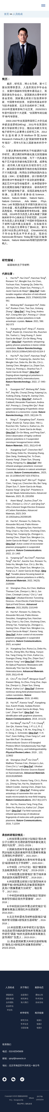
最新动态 (39, 987)
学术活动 (39, 998)
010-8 (12, 1051)
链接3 (39, 1028)
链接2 (39, 1024)
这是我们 (24, 995)
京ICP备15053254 (40, 1098)
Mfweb (31, 1098)
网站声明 (20, 1104)
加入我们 (24, 1002)
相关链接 (39, 1013)
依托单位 (24, 998)
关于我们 (24, 987)
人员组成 (9, 987)
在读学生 (10, 1006)
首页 (6, 14)
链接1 (39, 1020)
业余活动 (39, 1002)
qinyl (11, 1058)
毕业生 (10, 1010)
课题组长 (10, 995)
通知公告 (39, 995)
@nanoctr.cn (20, 1058)
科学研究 (24, 1013)
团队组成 (10, 998)
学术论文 (24, 1024)
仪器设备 (24, 1028)
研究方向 (24, 1020)
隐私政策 (28, 1104)
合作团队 (10, 1002)
